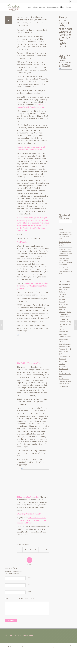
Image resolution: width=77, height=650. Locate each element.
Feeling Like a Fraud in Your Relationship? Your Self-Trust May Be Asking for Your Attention (65, 252)
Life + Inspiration (65, 324)
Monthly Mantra (65, 337)
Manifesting (63, 334)
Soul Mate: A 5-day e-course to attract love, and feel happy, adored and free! (33, 520)
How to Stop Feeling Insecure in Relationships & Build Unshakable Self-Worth (65, 270)
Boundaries (63, 289)
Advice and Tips (64, 284)
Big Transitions (64, 287)
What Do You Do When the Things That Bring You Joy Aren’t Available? (65, 244)
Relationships (43, 23)
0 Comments (32, 23)
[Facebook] (68, 1)
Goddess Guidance (65, 317)
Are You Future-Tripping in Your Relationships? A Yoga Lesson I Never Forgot (65, 235)
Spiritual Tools (64, 379)
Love (60, 327)
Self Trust (62, 359)
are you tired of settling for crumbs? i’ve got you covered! (32, 18)
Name (29, 577)
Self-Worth (63, 366)
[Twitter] (70, 1)
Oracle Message (65, 344)
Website (30, 591)
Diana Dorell (24, 25)
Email (29, 585)
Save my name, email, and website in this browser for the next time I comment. (26, 599)
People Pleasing (64, 346)
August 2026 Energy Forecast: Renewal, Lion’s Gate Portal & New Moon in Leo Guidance (65, 261)
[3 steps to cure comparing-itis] (1, 325)
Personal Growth (65, 349)
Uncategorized (64, 386)
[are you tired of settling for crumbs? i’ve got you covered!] (8, 20)
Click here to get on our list (24, 635)
